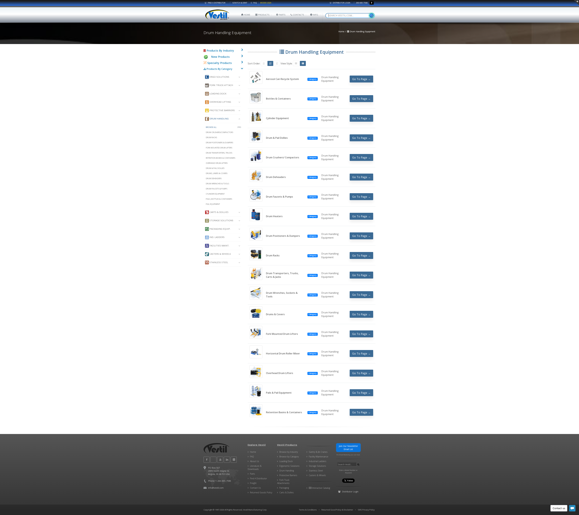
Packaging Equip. (219, 228)
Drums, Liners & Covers (216, 173)
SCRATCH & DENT (239, 3)
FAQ (255, 3)
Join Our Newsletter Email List (348, 448)
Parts (252, 473)
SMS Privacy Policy (366, 509)
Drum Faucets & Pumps (216, 188)
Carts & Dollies (218, 212)
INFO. (315, 14)
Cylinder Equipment (215, 194)
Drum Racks (211, 137)
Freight (253, 483)
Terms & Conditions (308, 509)
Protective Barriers (222, 110)
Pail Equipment (213, 204)
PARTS (281, 14)
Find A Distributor (258, 478)
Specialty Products (219, 63)
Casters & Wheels (220, 253)
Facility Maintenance (318, 456)
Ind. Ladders (217, 237)
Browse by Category (289, 456)
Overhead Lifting (220, 101)
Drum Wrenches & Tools (217, 183)
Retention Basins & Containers (220, 158)
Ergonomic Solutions (289, 465)
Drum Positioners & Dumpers (219, 142)
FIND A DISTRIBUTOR (216, 3)
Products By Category (219, 69)
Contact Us (255, 487)
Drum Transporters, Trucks (219, 153)
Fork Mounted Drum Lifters (219, 147)
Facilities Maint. (219, 245)
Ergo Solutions (219, 76)
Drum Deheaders (213, 178)
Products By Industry (220, 50)
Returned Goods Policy (261, 492)
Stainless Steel (218, 262)
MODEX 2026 (265, 3)
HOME (246, 14)
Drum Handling (219, 118)
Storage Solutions (221, 220)
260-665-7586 (361, 3)
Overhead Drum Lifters (217, 163)
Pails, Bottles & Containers (219, 199)
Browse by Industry (288, 451)
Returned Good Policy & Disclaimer (337, 509)
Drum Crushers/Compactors (219, 132)
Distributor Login (341, 3)
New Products (220, 57)
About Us (254, 461)
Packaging (284, 487)
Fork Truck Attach (221, 85)
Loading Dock (217, 93)
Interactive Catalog (321, 487)
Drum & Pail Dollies (215, 168)
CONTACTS (298, 14)
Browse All (223, 127)
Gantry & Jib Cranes (318, 451)
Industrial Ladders (317, 461)
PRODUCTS (263, 14)
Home (253, 451)
